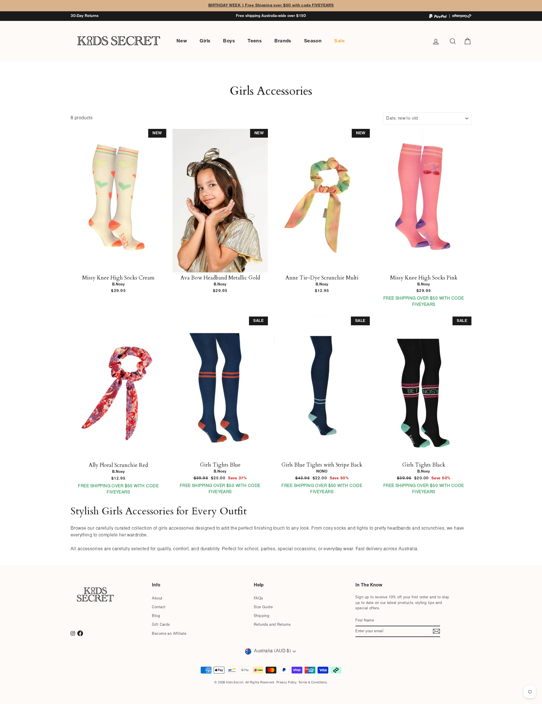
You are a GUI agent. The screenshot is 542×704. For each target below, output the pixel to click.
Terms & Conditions (312, 682)
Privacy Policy (286, 682)
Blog (156, 616)
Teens (255, 41)
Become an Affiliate (169, 633)
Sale (339, 41)
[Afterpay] (461, 16)
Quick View (118, 266)
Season (313, 41)
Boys (229, 41)
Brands (282, 41)
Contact (158, 607)
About (157, 598)
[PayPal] (438, 16)
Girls (205, 41)
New (181, 41)
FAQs (258, 598)
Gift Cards (161, 624)
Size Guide (263, 607)
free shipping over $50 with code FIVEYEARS (423, 301)
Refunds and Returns (272, 624)
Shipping (261, 616)
